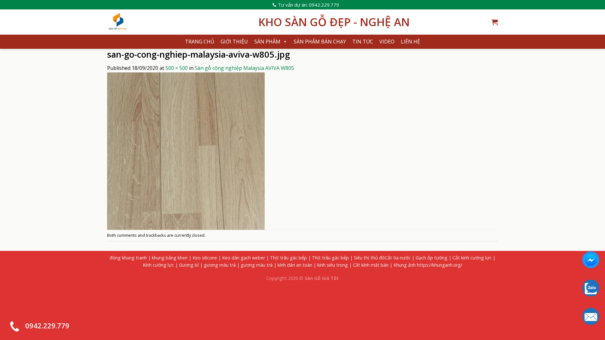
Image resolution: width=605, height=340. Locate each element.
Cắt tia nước (398, 258)
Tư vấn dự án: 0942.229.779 (308, 5)
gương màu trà (220, 265)
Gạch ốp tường (431, 258)
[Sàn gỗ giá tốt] (178, 22)
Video (387, 41)
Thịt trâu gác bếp (288, 258)
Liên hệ (410, 41)
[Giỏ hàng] (495, 22)
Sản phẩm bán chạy (320, 41)
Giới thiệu (234, 41)
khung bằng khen (169, 258)
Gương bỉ (189, 265)
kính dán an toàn (295, 265)
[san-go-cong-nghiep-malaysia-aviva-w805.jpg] (186, 150)
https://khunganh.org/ (439, 265)
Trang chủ (199, 41)
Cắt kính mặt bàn (371, 265)
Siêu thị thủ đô (369, 258)
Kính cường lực (158, 265)
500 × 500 (176, 68)
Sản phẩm (267, 41)
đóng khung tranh (128, 258)
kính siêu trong (332, 265)
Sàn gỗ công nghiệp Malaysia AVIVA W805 (244, 68)
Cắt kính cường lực (472, 258)
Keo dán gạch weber (243, 258)
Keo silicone (205, 258)
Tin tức (362, 41)
